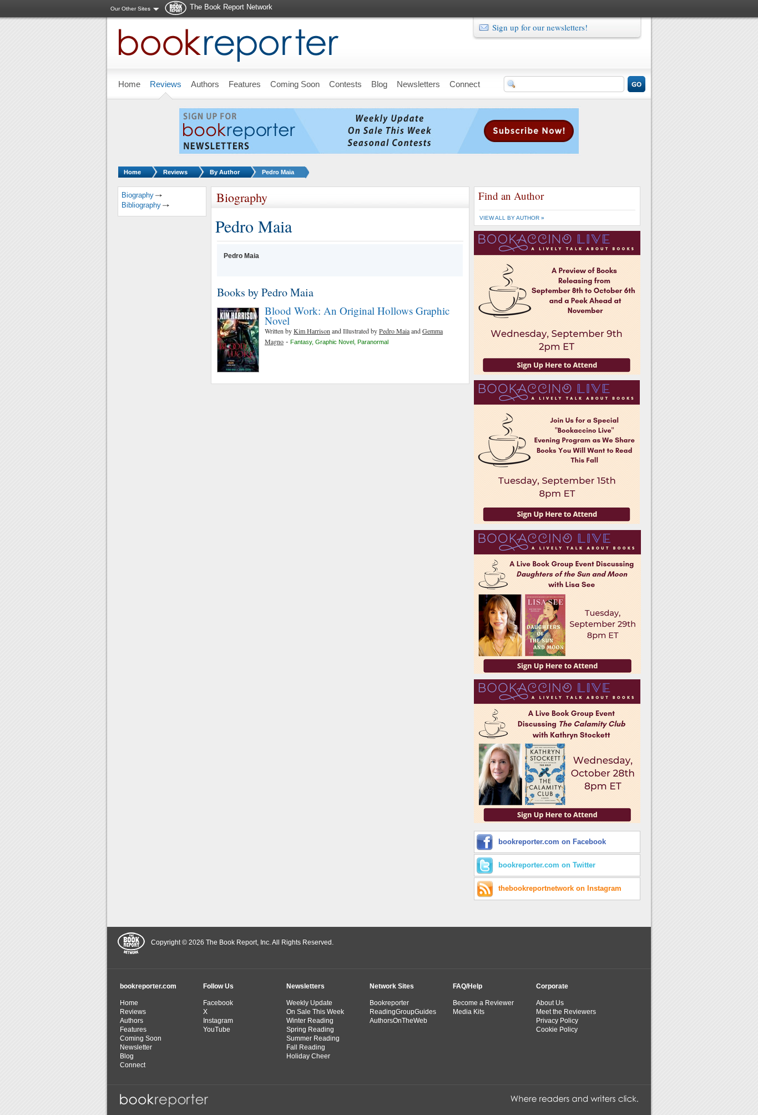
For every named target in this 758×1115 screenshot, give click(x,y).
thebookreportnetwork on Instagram (559, 888)
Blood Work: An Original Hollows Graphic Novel (357, 315)
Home (132, 172)
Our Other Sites (130, 9)
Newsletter (136, 1047)
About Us (550, 1003)
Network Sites (392, 986)
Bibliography (141, 205)
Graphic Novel (334, 342)
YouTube (216, 1029)
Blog (127, 1056)
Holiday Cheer (308, 1056)
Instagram (218, 1020)
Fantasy (301, 342)
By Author (225, 172)
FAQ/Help (467, 986)
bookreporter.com (148, 986)
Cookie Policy (557, 1029)
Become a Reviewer (483, 1003)
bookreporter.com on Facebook (552, 841)
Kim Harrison (312, 330)
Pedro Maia (278, 172)
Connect (132, 1065)
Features (133, 1029)
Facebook (218, 1003)
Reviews (175, 172)
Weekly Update (309, 1003)
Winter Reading (309, 1020)
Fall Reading (305, 1047)
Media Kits (468, 1011)
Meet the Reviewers (566, 1011)
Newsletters (305, 986)
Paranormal (372, 342)
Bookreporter (389, 1003)
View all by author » (511, 218)
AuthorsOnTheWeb (398, 1020)
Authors (131, 1020)
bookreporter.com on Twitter (546, 865)
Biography (138, 195)
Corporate (552, 986)
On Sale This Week (315, 1011)
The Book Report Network (231, 7)
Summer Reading (313, 1038)
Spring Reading (310, 1029)
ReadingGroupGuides (403, 1011)
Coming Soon (140, 1038)
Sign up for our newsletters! (540, 27)
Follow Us (218, 986)
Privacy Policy (557, 1020)
